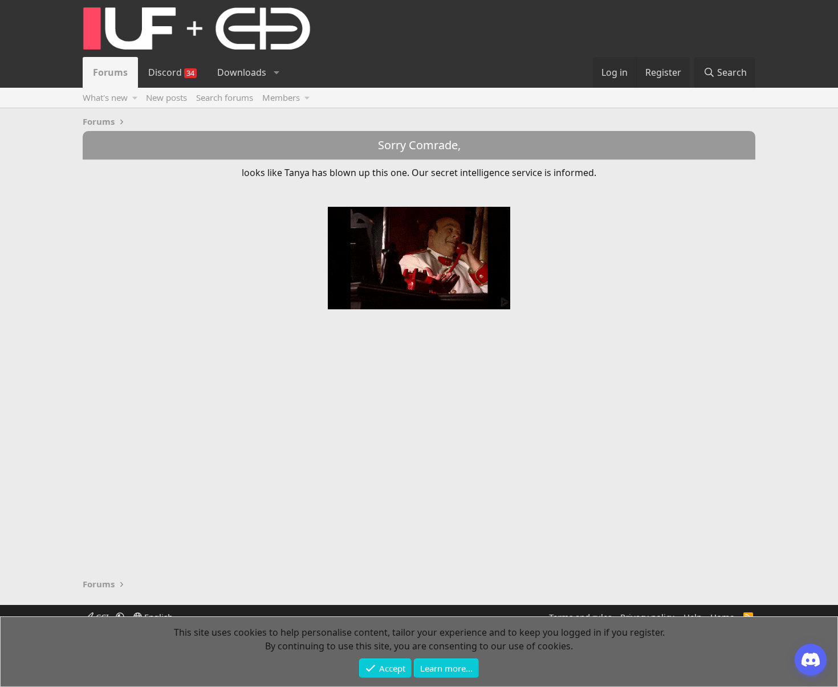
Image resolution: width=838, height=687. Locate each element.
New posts (166, 97)
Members (281, 97)
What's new (105, 97)
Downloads (241, 72)
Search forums (224, 97)
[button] (276, 72)
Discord (171, 72)
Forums (110, 72)
